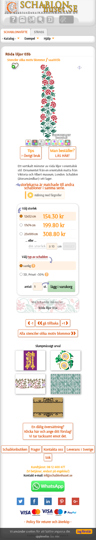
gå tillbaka (50, 323)
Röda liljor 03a (47, 308)
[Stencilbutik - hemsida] (41, 13)
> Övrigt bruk (30, 155)
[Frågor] (13, 22)
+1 (63, 323)
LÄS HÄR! (62, 155)
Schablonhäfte (15, 32)
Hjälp (47, 38)
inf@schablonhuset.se (58, 475)
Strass (39, 32)
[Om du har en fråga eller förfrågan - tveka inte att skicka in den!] (48, 491)
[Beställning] (31, 22)
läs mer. (55, 536)
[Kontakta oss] (22, 22)
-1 (32, 323)
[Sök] (40, 22)
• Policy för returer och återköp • (48, 521)
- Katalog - (9, 38)
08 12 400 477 (56, 467)
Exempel (29, 38)
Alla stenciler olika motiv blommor (44, 333)
